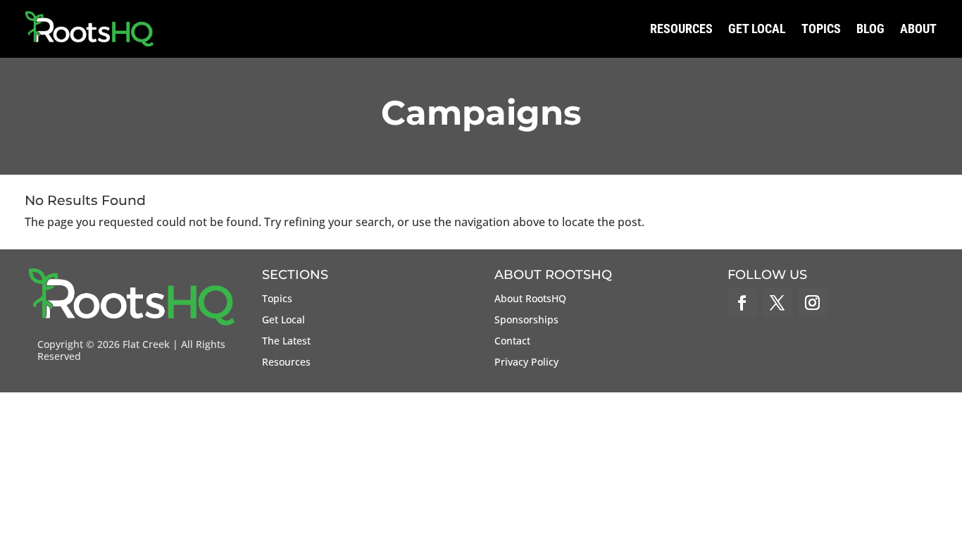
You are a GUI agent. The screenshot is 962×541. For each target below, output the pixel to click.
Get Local (757, 28)
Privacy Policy (526, 362)
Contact (512, 341)
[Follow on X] (777, 303)
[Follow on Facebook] (742, 303)
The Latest (286, 341)
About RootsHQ (530, 299)
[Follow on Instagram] (812, 303)
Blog (870, 28)
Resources (681, 28)
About (918, 28)
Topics (821, 28)
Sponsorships (526, 320)
